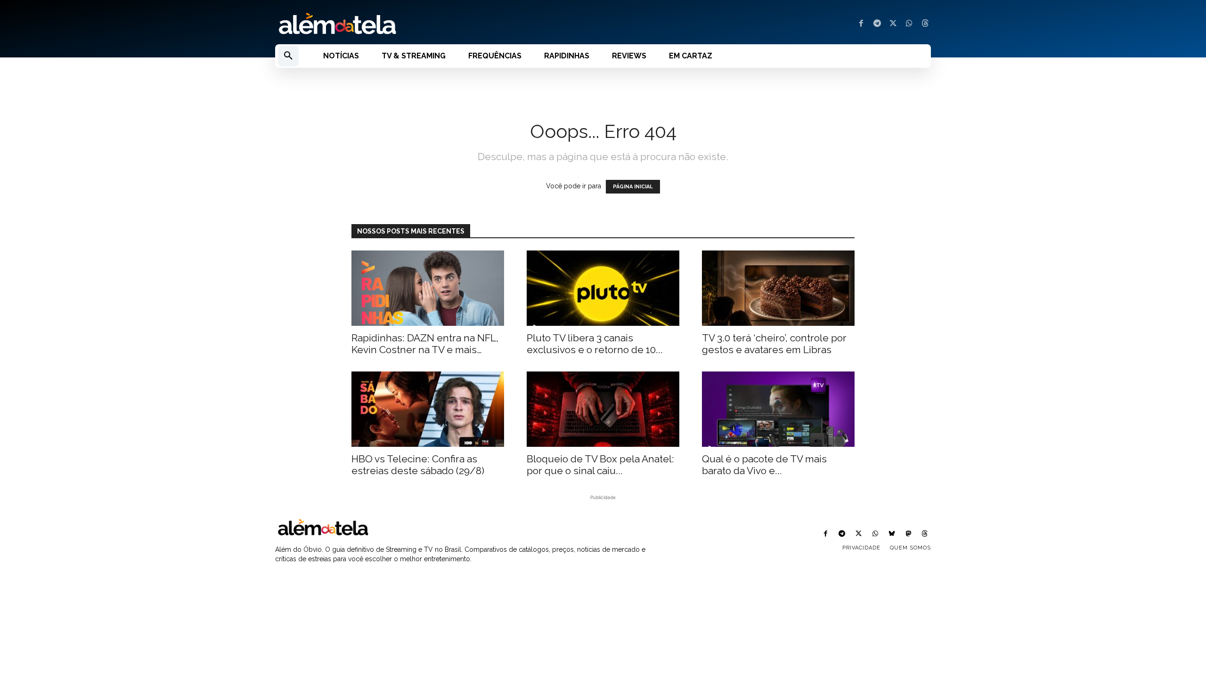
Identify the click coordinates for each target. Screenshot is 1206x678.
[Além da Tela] (433, 24)
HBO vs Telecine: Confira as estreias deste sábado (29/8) (417, 464)
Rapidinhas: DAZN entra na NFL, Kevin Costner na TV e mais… (424, 343)
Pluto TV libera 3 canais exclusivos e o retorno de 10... (595, 343)
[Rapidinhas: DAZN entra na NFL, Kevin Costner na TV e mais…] (427, 288)
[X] (893, 24)
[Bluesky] (891, 534)
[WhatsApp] (909, 24)
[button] (288, 56)
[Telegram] (877, 24)
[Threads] (925, 24)
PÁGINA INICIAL (633, 187)
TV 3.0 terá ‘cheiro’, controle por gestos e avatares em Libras (774, 343)
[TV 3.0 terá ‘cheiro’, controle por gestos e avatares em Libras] (778, 288)
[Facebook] (861, 24)
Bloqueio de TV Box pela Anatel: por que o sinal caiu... (600, 464)
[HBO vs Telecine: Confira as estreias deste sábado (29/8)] (427, 409)
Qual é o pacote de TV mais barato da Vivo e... (764, 464)
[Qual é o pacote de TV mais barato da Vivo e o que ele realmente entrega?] (778, 409)
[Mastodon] (908, 534)
